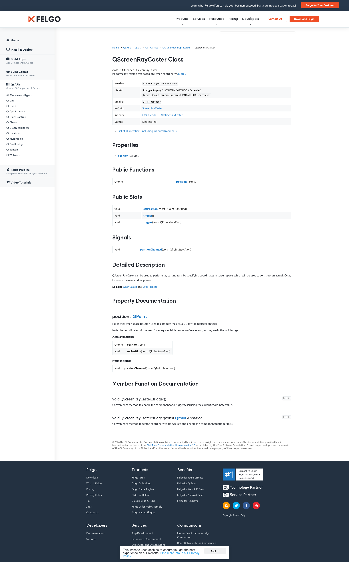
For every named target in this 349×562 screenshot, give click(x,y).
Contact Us (275, 19)
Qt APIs (22, 85)
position (123, 155)
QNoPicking (150, 286)
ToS (88, 500)
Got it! (215, 551)
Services (199, 19)
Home (14, 40)
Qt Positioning (14, 144)
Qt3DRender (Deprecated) (176, 47)
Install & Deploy (21, 49)
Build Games (20, 73)
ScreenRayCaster (152, 108)
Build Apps (19, 60)
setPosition (150, 209)
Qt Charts (11, 122)
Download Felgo (304, 19)
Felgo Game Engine (143, 489)
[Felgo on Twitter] (236, 505)
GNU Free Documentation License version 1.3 (171, 445)
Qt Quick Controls (16, 117)
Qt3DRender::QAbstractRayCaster (162, 115)
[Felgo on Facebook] (246, 505)
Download (92, 477)
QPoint (140, 317)
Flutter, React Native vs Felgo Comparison (193, 535)
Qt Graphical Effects (17, 127)
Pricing (233, 19)
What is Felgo (94, 483)
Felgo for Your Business (320, 5)
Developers (250, 19)
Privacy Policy (94, 495)
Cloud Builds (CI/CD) (143, 500)
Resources (216, 19)
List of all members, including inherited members (147, 131)
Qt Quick (11, 106)
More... (182, 74)
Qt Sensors (12, 149)
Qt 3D (138, 47)
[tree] (27, 112)
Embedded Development (146, 539)
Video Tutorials (20, 182)
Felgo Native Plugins (143, 512)
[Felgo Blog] (226, 505)
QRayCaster (130, 286)
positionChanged (151, 249)
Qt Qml (10, 100)
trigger (147, 215)
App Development (142, 533)
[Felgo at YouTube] (256, 505)
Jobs (89, 506)
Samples (91, 539)
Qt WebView (13, 155)
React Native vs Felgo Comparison (196, 543)
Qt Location (12, 133)
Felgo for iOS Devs (187, 500)
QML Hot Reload (141, 495)
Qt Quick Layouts (15, 111)
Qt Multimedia (14, 138)
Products (182, 19)
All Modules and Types (18, 95)
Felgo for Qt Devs (187, 483)
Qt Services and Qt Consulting (148, 544)
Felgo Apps (138, 477)
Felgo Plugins (26, 171)
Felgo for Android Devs (190, 495)
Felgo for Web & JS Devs (190, 489)
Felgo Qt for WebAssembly (147, 506)
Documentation (95, 533)
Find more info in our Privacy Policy (161, 554)
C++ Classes (151, 47)
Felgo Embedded (141, 483)
